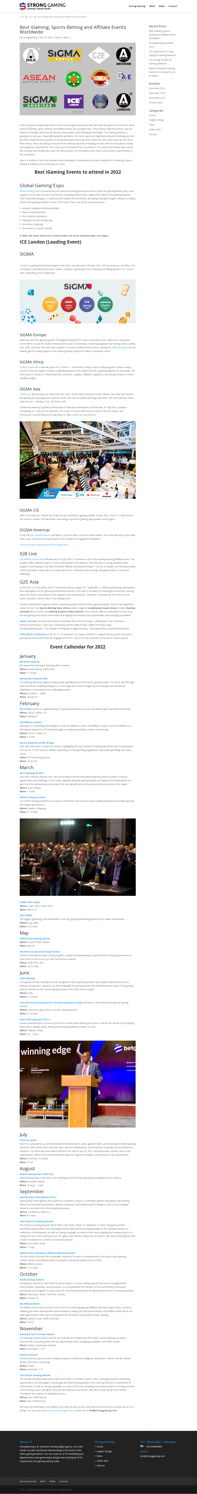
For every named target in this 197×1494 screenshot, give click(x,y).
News (162, 6)
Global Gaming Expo (30, 191)
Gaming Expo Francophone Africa (38, 1197)
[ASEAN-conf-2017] (78, 895)
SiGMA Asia (25, 394)
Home (22, 17)
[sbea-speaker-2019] (78, 1127)
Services (153, 134)
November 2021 (157, 88)
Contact (173, 6)
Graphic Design (156, 119)
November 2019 (157, 93)
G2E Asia (36, 587)
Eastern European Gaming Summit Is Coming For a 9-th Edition (162, 72)
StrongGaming (30, 37)
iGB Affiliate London (31, 722)
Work (152, 6)
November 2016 (157, 97)
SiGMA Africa (34, 367)
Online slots (155, 129)
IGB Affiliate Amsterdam (32, 559)
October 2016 (156, 102)
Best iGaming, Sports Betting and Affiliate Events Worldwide (162, 34)
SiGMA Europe (118, 347)
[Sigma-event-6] (78, 498)
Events (30, 17)
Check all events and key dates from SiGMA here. (44, 544)
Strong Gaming (137, 6)
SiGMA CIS (115, 515)
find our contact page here (59, 1410)
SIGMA (23, 265)
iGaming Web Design (42, 1489)
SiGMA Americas (42, 535)
